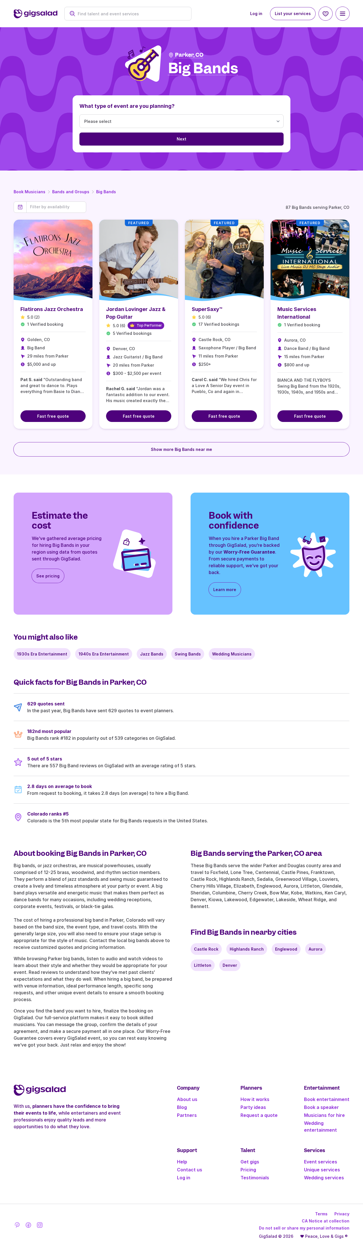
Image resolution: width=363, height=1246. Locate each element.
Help (182, 1162)
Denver (230, 965)
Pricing (248, 1170)
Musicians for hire (324, 1115)
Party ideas (253, 1107)
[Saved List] (325, 13)
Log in (256, 13)
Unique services (322, 1170)
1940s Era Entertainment (104, 654)
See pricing (48, 575)
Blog (182, 1107)
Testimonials (254, 1177)
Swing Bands (188, 654)
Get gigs (249, 1162)
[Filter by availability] (56, 207)
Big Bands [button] (203, 68)
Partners (187, 1115)
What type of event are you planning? (127, 106)
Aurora (315, 949)
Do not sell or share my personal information (304, 1228)
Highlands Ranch (247, 949)
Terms (321, 1213)
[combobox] (130, 14)
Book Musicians (29, 191)
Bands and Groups (70, 191)
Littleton (202, 965)
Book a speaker (321, 1107)
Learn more (224, 589)
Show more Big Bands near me (181, 449)
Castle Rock (206, 949)
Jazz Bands (151, 654)
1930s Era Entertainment (42, 654)
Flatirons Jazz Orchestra (51, 309)
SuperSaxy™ (207, 309)
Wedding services (324, 1177)
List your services (293, 13)
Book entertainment (326, 1099)
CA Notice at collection (325, 1220)
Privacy (341, 1213)
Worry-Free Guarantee (249, 552)
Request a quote (259, 1115)
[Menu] (342, 13)
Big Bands (106, 191)
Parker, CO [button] (189, 54)
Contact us (189, 1170)
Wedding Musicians (232, 654)
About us (187, 1099)
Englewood (286, 949)
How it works (254, 1099)
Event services (320, 1162)
